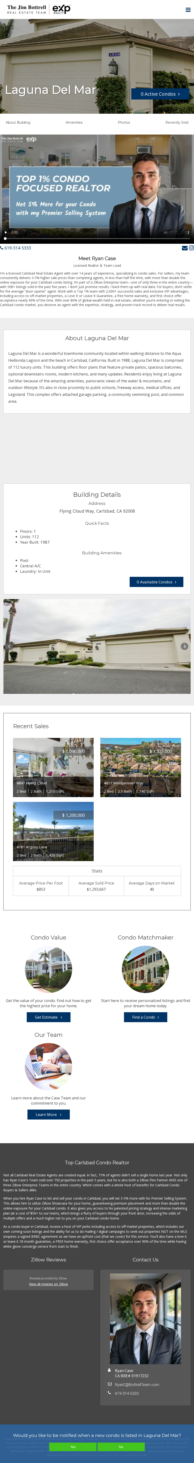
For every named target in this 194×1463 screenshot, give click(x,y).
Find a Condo (143, 1017)
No (121, 1447)
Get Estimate (46, 1017)
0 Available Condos (154, 582)
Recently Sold (176, 122)
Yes (73, 1447)
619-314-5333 (17, 248)
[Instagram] (191, 248)
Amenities (74, 122)
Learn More (47, 1114)
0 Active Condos (158, 94)
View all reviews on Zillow (48, 1284)
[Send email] (185, 248)
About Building (18, 122)
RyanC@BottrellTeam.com (137, 1384)
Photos (124, 122)
